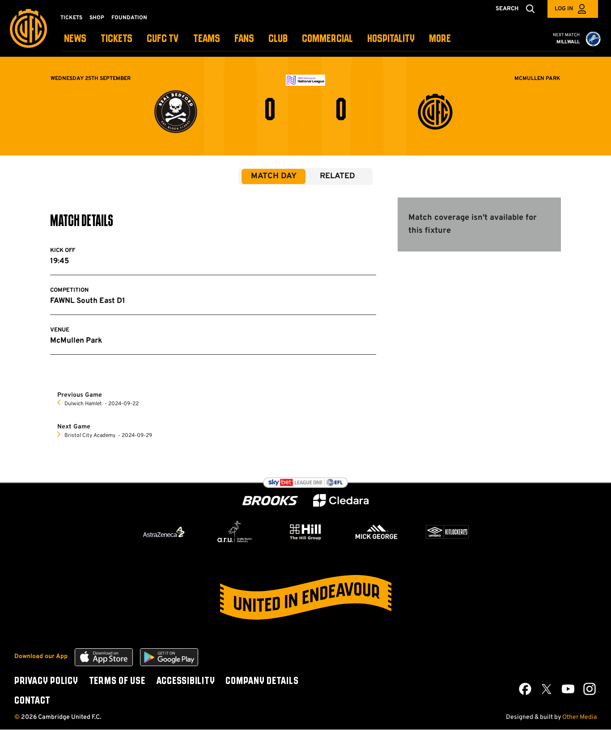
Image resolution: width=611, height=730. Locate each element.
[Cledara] (341, 500)
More (440, 39)
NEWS (75, 39)
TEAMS (206, 39)
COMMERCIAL (327, 39)
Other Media (579, 717)
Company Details (261, 681)
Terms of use (117, 681)
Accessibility (185, 681)
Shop (96, 17)
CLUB (278, 39)
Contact (32, 700)
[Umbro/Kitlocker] (447, 532)
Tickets (71, 17)
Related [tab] (337, 176)
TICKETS (116, 39)
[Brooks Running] (270, 500)
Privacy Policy (46, 681)
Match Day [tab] (274, 176)
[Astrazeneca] (163, 532)
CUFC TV (163, 39)
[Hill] (305, 531)
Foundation (129, 17)
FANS (244, 39)
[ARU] (235, 532)
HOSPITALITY (391, 39)
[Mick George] (376, 532)
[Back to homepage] (28, 28)
